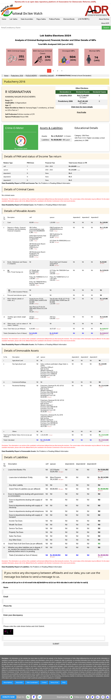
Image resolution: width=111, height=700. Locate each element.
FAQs (63, 682)
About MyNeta (104, 19)
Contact (44, 682)
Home (4, 19)
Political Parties (54, 19)
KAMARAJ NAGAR (47, 75)
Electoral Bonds (69, 19)
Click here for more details (82, 107)
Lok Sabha (13, 19)
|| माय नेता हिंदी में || (83, 19)
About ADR (105, 23)
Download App (62, 697)
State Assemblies (27, 19)
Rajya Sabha (41, 19)
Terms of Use (54, 682)
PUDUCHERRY (31, 75)
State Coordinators (32, 682)
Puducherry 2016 (17, 75)
